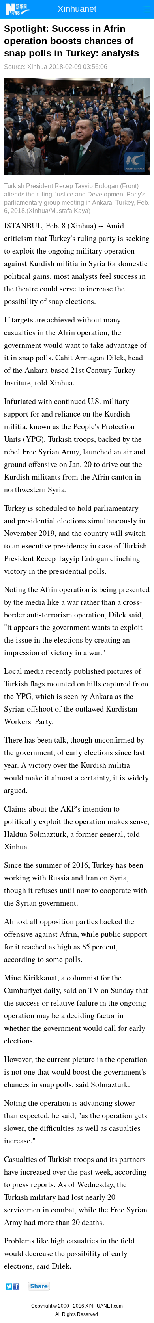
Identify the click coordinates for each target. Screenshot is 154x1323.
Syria (96, 263)
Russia (58, 877)
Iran (91, 877)
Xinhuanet (77, 9)
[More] (39, 1286)
